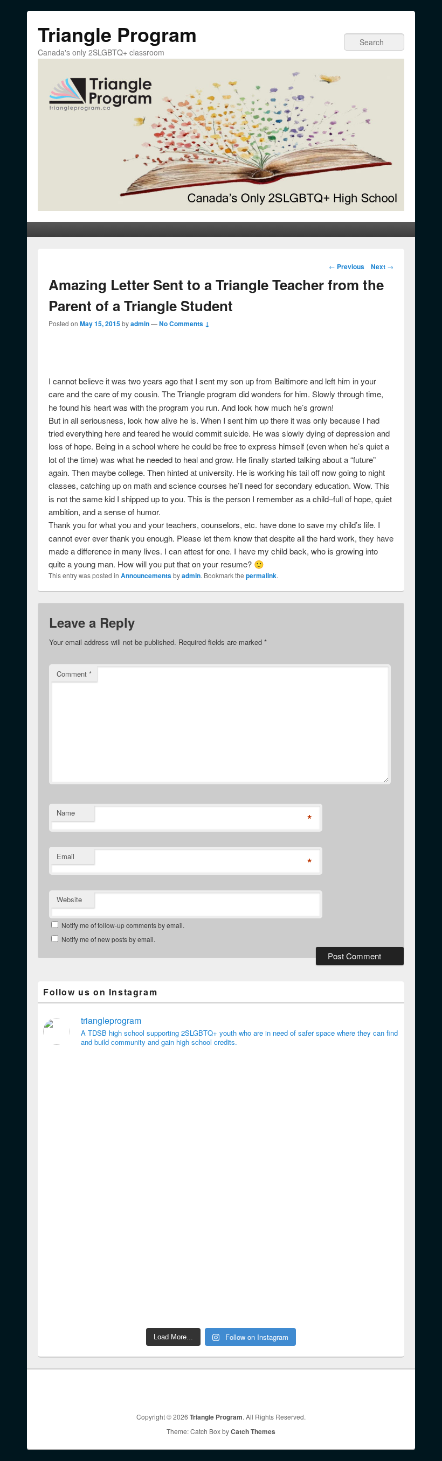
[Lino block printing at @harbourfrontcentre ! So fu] (356, 1136)
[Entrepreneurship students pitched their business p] (85, 1295)
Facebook (385, 1389)
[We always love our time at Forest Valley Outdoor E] (176, 1083)
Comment (74, 674)
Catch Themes (253, 1431)
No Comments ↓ (184, 323)
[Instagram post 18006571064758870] (356, 1295)
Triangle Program (117, 34)
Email (65, 856)
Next (382, 266)
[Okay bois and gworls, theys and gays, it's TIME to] (356, 1242)
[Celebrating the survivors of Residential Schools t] (176, 1242)
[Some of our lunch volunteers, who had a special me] (266, 1295)
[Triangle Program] (221, 207)
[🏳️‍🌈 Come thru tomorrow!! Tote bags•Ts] (266, 1083)
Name (66, 812)
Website (69, 899)
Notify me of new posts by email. (108, 939)
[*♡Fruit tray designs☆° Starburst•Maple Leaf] (176, 1189)
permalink (261, 575)
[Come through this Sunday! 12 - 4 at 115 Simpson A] (85, 1136)
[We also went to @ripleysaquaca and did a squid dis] (85, 1189)
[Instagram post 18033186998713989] (85, 1242)
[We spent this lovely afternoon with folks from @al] (356, 1189)
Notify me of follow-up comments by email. (122, 925)
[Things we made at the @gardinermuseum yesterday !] (266, 1189)
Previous (346, 266)
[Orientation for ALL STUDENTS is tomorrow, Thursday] (266, 1242)
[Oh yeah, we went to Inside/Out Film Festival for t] (176, 1295)
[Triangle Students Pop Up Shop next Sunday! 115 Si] (176, 1136)
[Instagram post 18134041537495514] (85, 1083)
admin (139, 323)
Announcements (146, 575)
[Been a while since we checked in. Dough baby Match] (266, 1136)
